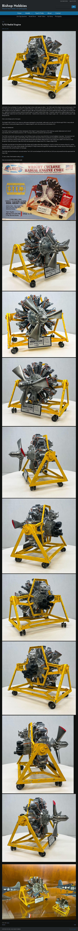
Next (75, 924)
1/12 (3, 21)
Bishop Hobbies (14, 5)
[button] (39, 191)
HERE (22, 156)
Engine (8, 922)
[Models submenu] (31, 13)
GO (74, 6)
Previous (3, 924)
